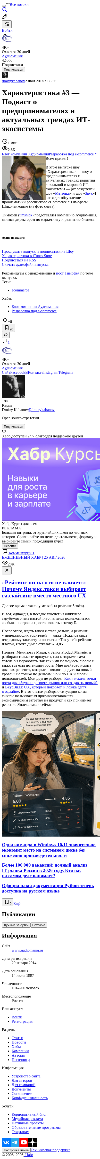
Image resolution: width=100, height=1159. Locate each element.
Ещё (16, 903)
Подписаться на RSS (19, 260)
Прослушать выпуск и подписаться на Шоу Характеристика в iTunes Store (38, 253)
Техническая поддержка (50, 1150)
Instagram (50, 372)
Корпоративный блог (29, 1114)
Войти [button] (7, 30)
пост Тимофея (67, 273)
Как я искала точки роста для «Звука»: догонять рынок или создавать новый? (50, 680)
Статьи (17, 1038)
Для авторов (22, 1080)
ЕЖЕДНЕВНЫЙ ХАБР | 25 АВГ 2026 (33, 557)
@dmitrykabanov (41, 410)
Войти (17, 1017)
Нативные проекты (28, 1123)
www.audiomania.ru (27, 950)
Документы (21, 1089)
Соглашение (22, 1093)
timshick (25, 215)
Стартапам (20, 1132)
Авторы (18, 1055)
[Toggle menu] (4, 6)
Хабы (16, 1047)
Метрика (62, 193)
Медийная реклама (27, 1119)
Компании (20, 1051)
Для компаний (23, 1085)
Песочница (21, 1060)
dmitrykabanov (13, 81)
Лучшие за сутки (16, 925)
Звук (89, 193)
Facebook (17, 372)
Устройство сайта (26, 1076)
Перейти (10, 546)
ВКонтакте (34, 372)
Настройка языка (16, 1150)
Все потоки (19, 4)
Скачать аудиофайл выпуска (25, 264)
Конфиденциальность (30, 1098)
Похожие (38, 925)
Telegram (65, 372)
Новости (19, 1042)
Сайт (6, 372)
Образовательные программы (36, 1127)
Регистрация (22, 1021)
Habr (28, 1155)
